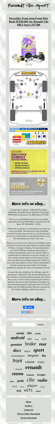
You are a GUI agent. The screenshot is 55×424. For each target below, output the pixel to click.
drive (12, 381)
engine (42, 387)
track (14, 386)
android (18, 337)
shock (27, 351)
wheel (38, 391)
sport (38, 350)
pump (20, 333)
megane (33, 355)
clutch (29, 362)
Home (28, 402)
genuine (16, 344)
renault (33, 367)
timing (37, 339)
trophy (40, 361)
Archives (28, 406)
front (17, 360)
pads (20, 381)
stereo (17, 373)
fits (44, 355)
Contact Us (28, 410)
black (30, 339)
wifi (28, 390)
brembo (41, 374)
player (32, 385)
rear (42, 344)
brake (30, 343)
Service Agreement (28, 418)
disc (29, 333)
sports (22, 387)
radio (42, 380)
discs (17, 350)
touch (44, 339)
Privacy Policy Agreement (28, 414)
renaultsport (18, 355)
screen (38, 333)
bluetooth (18, 369)
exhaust (30, 375)
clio (31, 380)
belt (19, 390)
